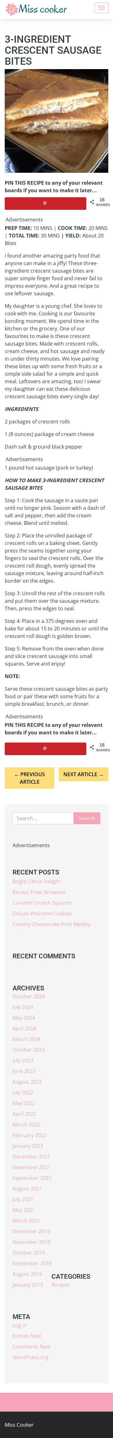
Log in (20, 1325)
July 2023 (23, 1060)
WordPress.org (30, 1357)
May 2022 (24, 1103)
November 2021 (31, 1167)
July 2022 (23, 1092)
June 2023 (24, 1071)
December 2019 (31, 1231)
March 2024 (26, 1039)
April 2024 (24, 1028)
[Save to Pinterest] (45, 203)
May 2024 (24, 1017)
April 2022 (24, 1113)
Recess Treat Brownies (39, 892)
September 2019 (32, 1263)
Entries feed (27, 1335)
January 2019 (28, 1284)
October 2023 (29, 1049)
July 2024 (23, 1007)
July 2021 (23, 1199)
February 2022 (29, 1135)
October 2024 (29, 996)
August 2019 (27, 1274)
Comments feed (31, 1346)
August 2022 (27, 1081)
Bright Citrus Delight (37, 881)
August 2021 (27, 1188)
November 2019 (31, 1242)
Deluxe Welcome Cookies (42, 913)
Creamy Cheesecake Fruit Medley (51, 924)
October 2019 (29, 1252)
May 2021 (24, 1210)
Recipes (60, 1284)
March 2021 (26, 1220)
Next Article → (83, 774)
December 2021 (31, 1156)
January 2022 (28, 1145)
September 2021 (32, 1177)
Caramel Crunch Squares (42, 902)
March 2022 (26, 1124)
